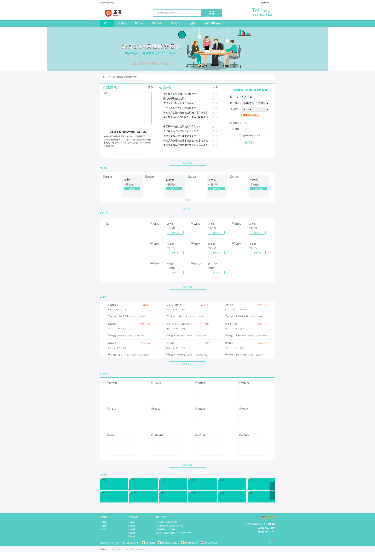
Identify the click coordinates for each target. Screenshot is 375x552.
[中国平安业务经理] (195, 224)
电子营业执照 (150, 543)
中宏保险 (171, 267)
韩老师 (170, 264)
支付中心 (131, 536)
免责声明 (131, 533)
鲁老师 (228, 179)
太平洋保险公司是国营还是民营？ (180, 131)
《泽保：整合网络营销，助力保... (123, 131)
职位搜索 (103, 522)
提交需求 (249, 142)
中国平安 (186, 184)
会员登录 (265, 2)
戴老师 (185, 179)
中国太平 (228, 184)
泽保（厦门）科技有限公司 (135, 549)
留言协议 (256, 135)
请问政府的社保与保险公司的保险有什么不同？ (187, 112)
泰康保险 (270, 184)
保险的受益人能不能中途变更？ (179, 136)
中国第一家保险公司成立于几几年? (181, 126)
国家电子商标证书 (210, 543)
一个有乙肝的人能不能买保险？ (179, 108)
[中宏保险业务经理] (154, 263)
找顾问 (122, 23)
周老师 (143, 179)
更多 (150, 87)
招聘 (192, 23)
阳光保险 (171, 228)
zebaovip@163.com (184, 533)
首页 (106, 23)
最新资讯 (176, 23)
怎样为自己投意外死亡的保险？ (179, 103)
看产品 (139, 23)
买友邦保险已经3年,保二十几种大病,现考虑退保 (187, 117)
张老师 (270, 179)
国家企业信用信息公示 (170, 543)
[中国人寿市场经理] (195, 244)
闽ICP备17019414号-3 (131, 543)
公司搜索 (103, 526)
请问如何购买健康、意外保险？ (179, 94)
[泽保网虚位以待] (196, 263)
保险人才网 (116, 549)
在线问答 (156, 23)
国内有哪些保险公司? (174, 98)
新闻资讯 (103, 529)
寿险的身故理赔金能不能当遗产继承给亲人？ (186, 140)
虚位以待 (213, 264)
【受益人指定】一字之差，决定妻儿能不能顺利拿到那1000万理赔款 (140, 77)
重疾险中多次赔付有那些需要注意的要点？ (185, 145)
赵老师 (170, 224)
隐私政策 (131, 522)
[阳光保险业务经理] (154, 224)
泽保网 (211, 267)
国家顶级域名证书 (191, 543)
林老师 (252, 224)
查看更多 (187, 163)
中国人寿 (144, 184)
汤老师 (211, 224)
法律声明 (131, 526)
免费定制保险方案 (214, 23)
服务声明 (131, 529)
